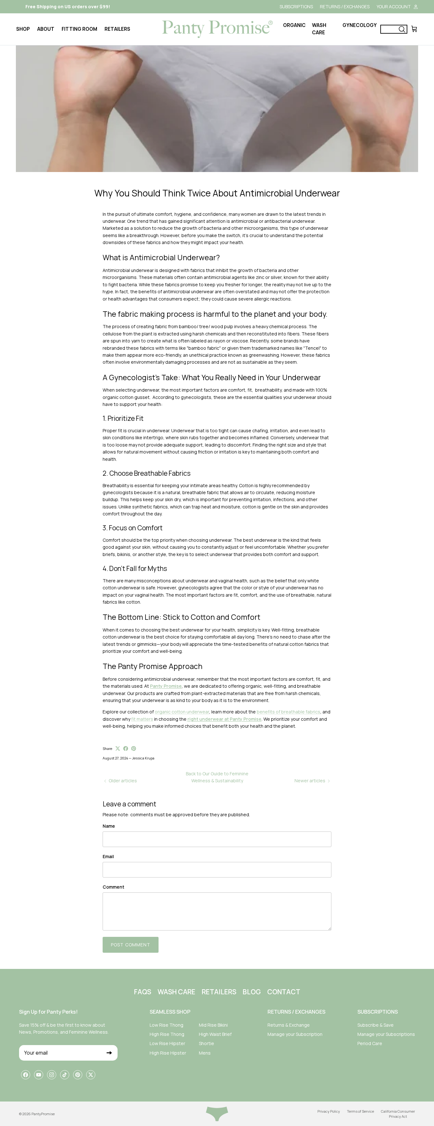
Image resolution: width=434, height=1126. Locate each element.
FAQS (142, 991)
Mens (205, 1053)
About (45, 29)
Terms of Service (360, 1111)
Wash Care (319, 29)
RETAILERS (219, 991)
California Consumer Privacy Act (398, 1113)
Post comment (130, 945)
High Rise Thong (167, 1034)
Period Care (369, 1043)
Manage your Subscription (295, 1034)
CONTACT (283, 991)
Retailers (117, 29)
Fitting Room (79, 29)
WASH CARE (176, 991)
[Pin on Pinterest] (133, 748)
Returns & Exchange (289, 1025)
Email (108, 856)
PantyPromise (43, 1113)
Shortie (206, 1043)
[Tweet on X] (117, 748)
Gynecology (359, 25)
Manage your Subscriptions (386, 1034)
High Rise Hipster (168, 1053)
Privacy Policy (328, 1111)
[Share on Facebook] (125, 748)
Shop (23, 29)
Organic (294, 25)
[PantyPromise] (217, 29)
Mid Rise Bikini (213, 1025)
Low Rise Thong (166, 1025)
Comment (113, 887)
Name (109, 826)
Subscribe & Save (375, 1025)
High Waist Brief (215, 1034)
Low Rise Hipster (167, 1043)
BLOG (252, 991)
